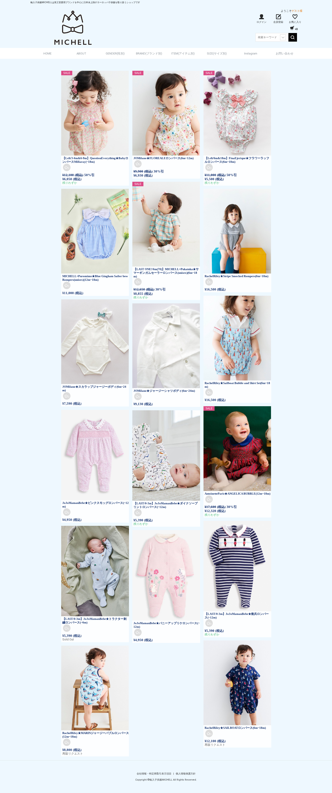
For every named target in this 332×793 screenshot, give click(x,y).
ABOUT (81, 53)
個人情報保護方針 (186, 773)
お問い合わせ (284, 53)
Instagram (250, 53)
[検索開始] (292, 37)
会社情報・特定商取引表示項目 (154, 773)
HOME (47, 53)
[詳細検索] (283, 37)
